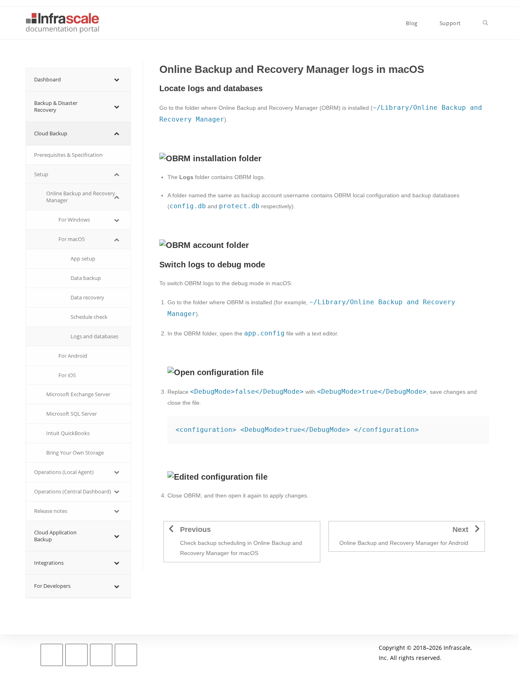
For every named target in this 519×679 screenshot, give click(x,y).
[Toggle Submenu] (116, 79)
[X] (52, 655)
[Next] (477, 529)
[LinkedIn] (101, 655)
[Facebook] (76, 655)
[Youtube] (126, 655)
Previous (195, 529)
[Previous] (171, 529)
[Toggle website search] (485, 23)
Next (460, 529)
